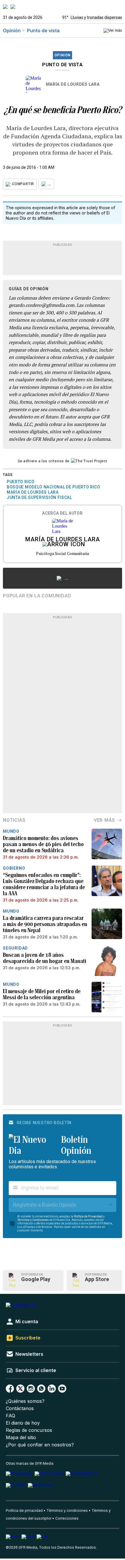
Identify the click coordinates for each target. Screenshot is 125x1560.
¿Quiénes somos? (25, 1401)
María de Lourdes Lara (73, 84)
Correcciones (66, 1518)
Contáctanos (20, 1408)
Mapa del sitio (21, 1437)
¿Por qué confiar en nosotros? (40, 1445)
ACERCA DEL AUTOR (62, 513)
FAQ (10, 1415)
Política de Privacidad (88, 1216)
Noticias (14, 820)
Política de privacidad (24, 1510)
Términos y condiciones (67, 1510)
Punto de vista (43, 30)
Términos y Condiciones (33, 1220)
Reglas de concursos (29, 1430)
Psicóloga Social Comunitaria (62, 553)
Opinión (12, 30)
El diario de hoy (23, 1423)
